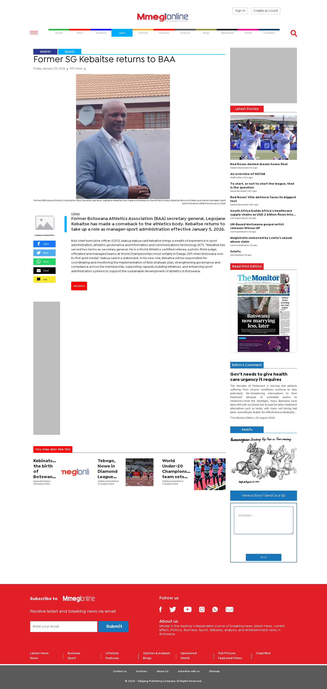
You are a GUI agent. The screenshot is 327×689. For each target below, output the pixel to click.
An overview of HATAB (247, 174)
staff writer (236, 178)
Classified (263, 653)
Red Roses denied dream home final (259, 164)
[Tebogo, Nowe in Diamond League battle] (139, 472)
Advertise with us (189, 671)
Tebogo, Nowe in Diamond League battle (107, 471)
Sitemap (214, 671)
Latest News (39, 653)
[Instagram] (205, 609)
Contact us (120, 671)
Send (263, 557)
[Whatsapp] (218, 609)
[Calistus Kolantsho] (44, 223)
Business (74, 653)
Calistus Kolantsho (44, 235)
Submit (114, 626)
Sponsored (189, 653)
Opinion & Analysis (156, 653)
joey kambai (236, 255)
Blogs (147, 658)
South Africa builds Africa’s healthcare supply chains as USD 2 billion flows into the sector (261, 215)
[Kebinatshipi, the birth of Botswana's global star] (75, 472)
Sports (70, 51)
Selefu (235, 251)
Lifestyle (112, 653)
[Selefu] (263, 460)
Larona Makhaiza (239, 245)
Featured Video (230, 658)
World (185, 658)
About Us (162, 671)
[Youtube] (191, 609)
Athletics (79, 286)
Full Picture (227, 653)
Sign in (240, 11)
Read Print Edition (247, 266)
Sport (72, 658)
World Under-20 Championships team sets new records (179, 471)
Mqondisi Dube (41, 481)
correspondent (239, 218)
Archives (141, 671)
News (34, 658)
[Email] (232, 609)
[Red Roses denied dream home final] (263, 137)
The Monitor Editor (242, 418)
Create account (265, 11)
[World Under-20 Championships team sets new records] (210, 474)
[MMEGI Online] (163, 17)
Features (112, 658)
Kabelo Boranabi (239, 168)
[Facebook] (164, 609)
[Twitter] (176, 609)
